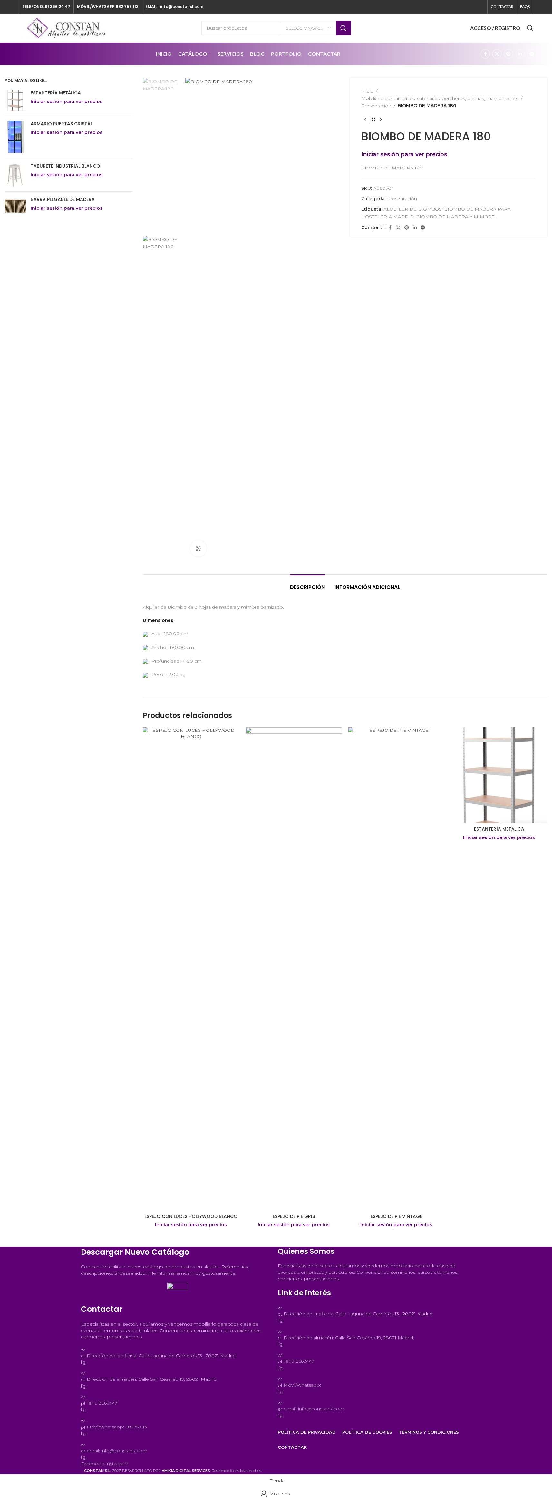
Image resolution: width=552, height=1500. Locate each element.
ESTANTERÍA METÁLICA (499, 829)
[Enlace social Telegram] (532, 54)
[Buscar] (530, 28)
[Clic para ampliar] (198, 548)
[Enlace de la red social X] (497, 54)
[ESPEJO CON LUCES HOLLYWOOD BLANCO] (191, 969)
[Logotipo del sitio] (67, 28)
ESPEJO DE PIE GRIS (294, 1216)
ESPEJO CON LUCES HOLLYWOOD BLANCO (190, 1216)
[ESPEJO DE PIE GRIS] (294, 969)
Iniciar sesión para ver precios (191, 1225)
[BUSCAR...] (343, 28)
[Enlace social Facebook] (485, 54)
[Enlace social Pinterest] (508, 54)
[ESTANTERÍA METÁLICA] (499, 775)
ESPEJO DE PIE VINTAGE (396, 1216)
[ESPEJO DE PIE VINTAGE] (396, 969)
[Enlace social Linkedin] (520, 54)
